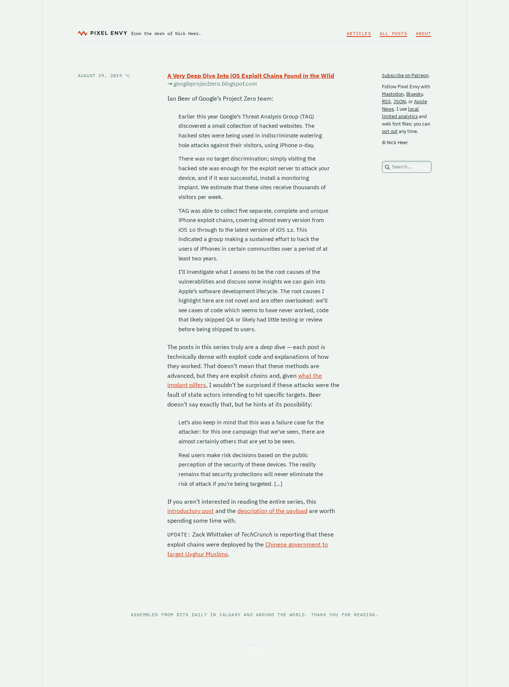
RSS (386, 101)
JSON (399, 101)
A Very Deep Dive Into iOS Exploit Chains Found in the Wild (250, 75)
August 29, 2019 (104, 75)
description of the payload (272, 511)
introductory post (190, 511)
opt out (390, 131)
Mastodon (393, 94)
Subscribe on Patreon (405, 75)
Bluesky (414, 94)
